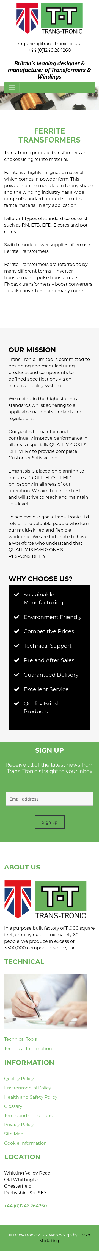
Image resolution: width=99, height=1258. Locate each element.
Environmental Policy (27, 1088)
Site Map (13, 1134)
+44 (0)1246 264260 (49, 50)
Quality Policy (19, 1078)
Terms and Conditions (28, 1115)
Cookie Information (25, 1143)
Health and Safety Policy (30, 1097)
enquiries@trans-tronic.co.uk (48, 43)
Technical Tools (20, 1039)
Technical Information (28, 1048)
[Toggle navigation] (12, 87)
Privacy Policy (19, 1124)
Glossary (13, 1106)
